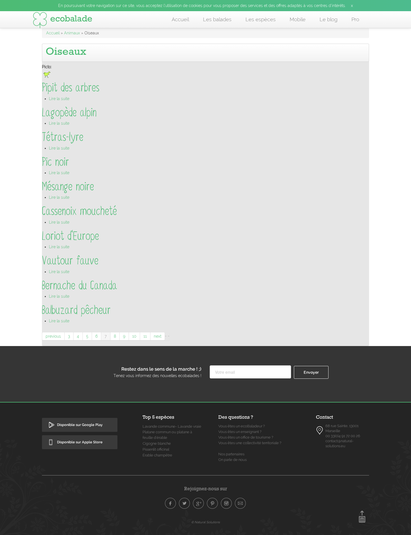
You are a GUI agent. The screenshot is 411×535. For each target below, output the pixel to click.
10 (134, 336)
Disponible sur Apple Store (80, 442)
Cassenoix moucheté (79, 211)
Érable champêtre (157, 455)
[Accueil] (62, 21)
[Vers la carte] (320, 430)
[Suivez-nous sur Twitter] (184, 503)
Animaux (72, 33)
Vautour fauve (70, 260)
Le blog (328, 19)
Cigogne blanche (157, 443)
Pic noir (55, 162)
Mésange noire (68, 186)
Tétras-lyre (62, 137)
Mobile (298, 19)
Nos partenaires (231, 454)
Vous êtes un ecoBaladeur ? (241, 426)
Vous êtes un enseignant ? (239, 432)
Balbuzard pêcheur (76, 310)
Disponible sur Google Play (80, 425)
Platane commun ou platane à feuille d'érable (167, 435)
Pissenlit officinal (156, 449)
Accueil (180, 19)
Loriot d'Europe (70, 236)
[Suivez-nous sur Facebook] (170, 503)
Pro (355, 19)
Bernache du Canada (79, 285)
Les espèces (260, 19)
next (157, 336)
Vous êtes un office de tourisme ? (245, 437)
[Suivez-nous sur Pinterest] (212, 503)
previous (53, 336)
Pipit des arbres (70, 87)
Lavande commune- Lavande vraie (172, 426)
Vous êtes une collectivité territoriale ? (249, 443)
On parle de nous (232, 460)
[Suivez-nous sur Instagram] (226, 503)
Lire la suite (59, 98)
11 (145, 336)
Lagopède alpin (69, 112)
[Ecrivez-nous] (240, 503)
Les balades (217, 19)
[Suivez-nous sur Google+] (198, 503)
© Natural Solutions (205, 522)
